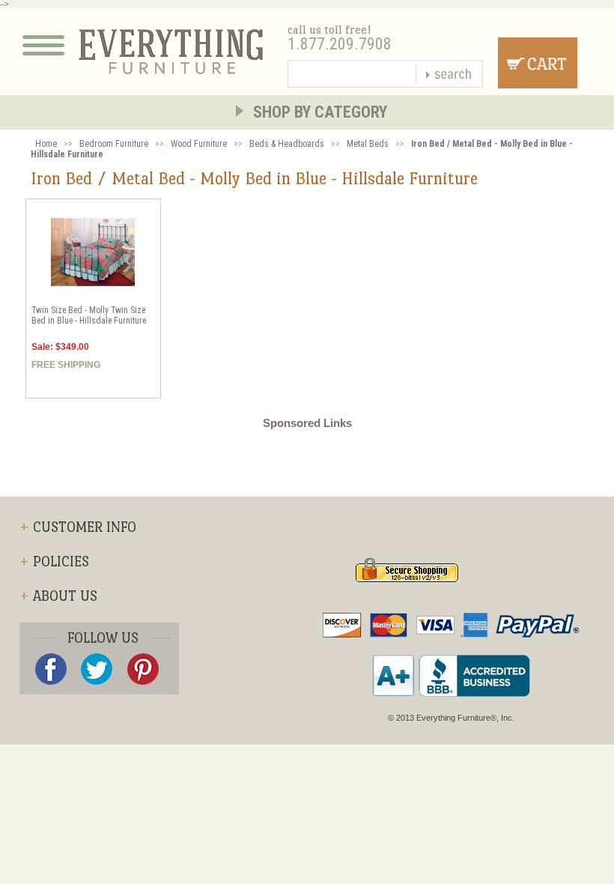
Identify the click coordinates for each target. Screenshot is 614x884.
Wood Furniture (199, 144)
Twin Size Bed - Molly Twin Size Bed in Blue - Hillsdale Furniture (88, 315)
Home (46, 144)
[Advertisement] (307, 463)
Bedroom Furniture (113, 144)
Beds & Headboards (286, 144)
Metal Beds (368, 144)
